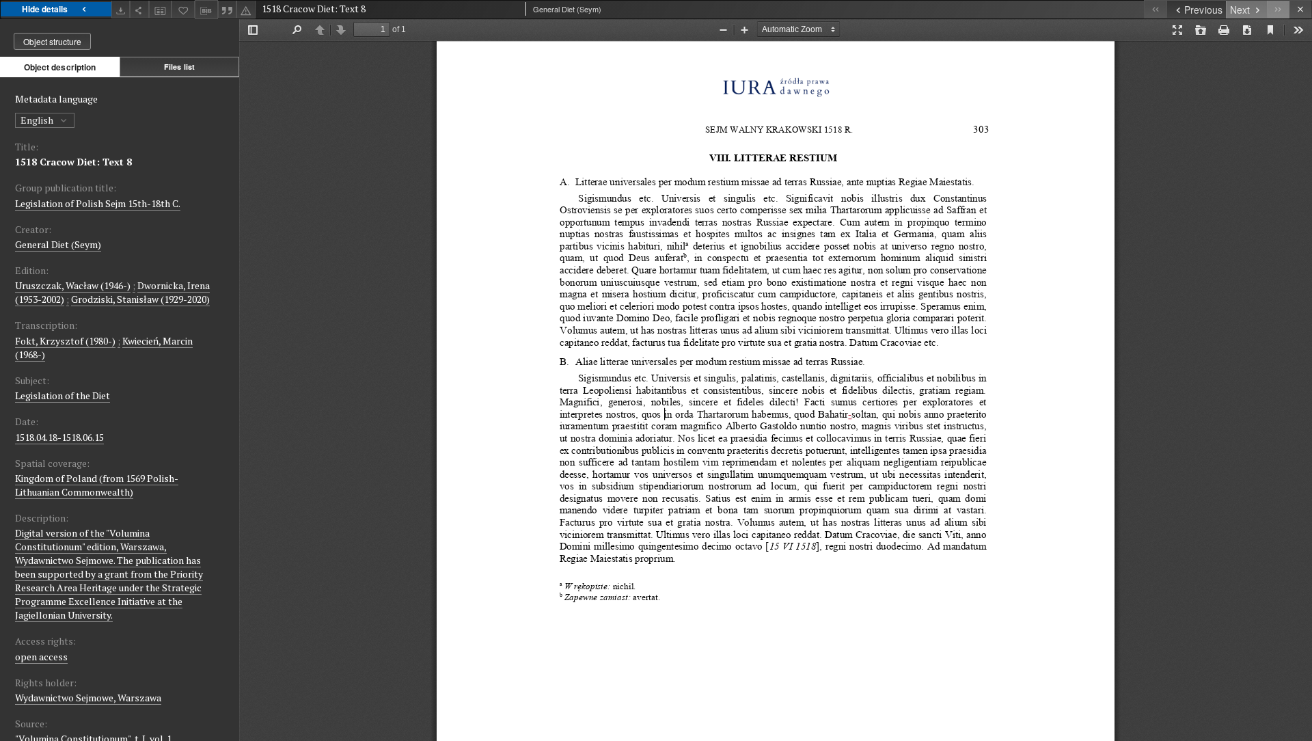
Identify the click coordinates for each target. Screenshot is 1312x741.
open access (41, 656)
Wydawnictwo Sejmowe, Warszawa (88, 697)
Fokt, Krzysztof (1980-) (65, 340)
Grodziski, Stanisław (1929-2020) (140, 299)
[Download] (121, 9)
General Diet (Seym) (58, 244)
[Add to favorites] (183, 9)
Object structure (52, 41)
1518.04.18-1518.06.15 (59, 437)
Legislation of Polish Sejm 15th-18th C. (97, 203)
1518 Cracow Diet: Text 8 (73, 161)
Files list (179, 67)
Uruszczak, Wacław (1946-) (73, 285)
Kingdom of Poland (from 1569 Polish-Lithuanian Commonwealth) (96, 485)
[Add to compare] (160, 9)
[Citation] (227, 9)
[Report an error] (246, 9)
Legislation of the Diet (62, 395)
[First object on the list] (1155, 9)
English (37, 119)
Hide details (45, 9)
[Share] (139, 9)
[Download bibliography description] (206, 9)
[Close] (1300, 9)
